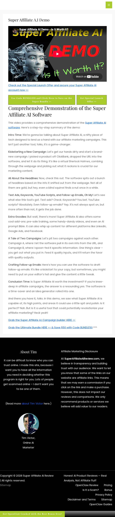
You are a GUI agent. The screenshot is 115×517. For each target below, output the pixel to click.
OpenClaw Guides (100, 504)
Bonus (108, 490)
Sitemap (5, 485)
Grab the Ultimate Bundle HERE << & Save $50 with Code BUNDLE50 (50, 327)
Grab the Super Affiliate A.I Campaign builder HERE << (41, 320)
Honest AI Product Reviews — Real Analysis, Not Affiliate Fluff (85, 478)
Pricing (108, 485)
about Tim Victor (32, 403)
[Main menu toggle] (109, 5)
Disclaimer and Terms (82, 499)
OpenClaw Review (86, 485)
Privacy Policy (103, 494)
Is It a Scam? (91, 490)
